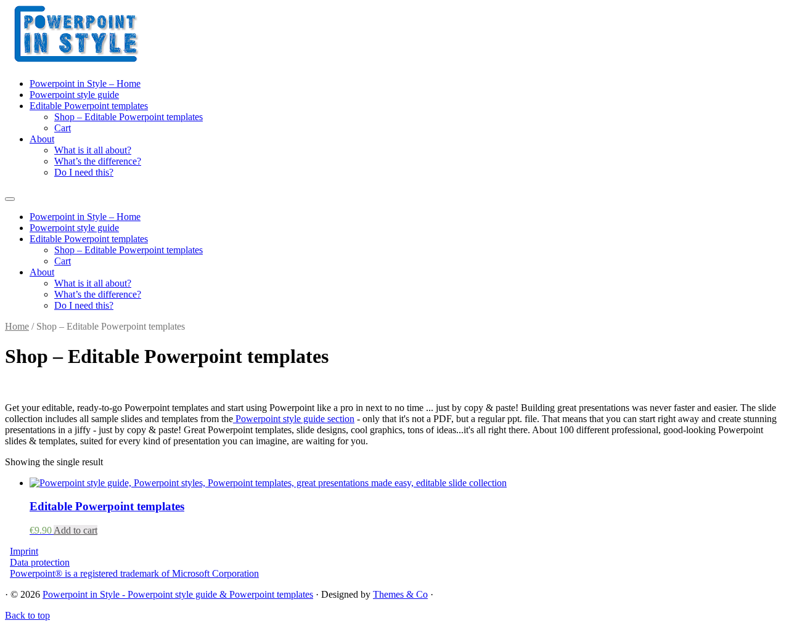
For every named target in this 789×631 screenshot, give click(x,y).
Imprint (24, 551)
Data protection (40, 562)
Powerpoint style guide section (293, 418)
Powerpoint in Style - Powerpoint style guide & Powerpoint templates (178, 594)
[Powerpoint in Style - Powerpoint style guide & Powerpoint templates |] (82, 60)
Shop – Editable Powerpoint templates (128, 117)
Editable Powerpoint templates (89, 105)
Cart (62, 128)
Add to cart (75, 530)
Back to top (27, 615)
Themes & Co (400, 594)
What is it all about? (92, 150)
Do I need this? (83, 172)
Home (17, 326)
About (42, 139)
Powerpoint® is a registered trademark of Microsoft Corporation (134, 573)
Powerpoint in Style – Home (85, 83)
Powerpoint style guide (74, 94)
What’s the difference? (97, 161)
